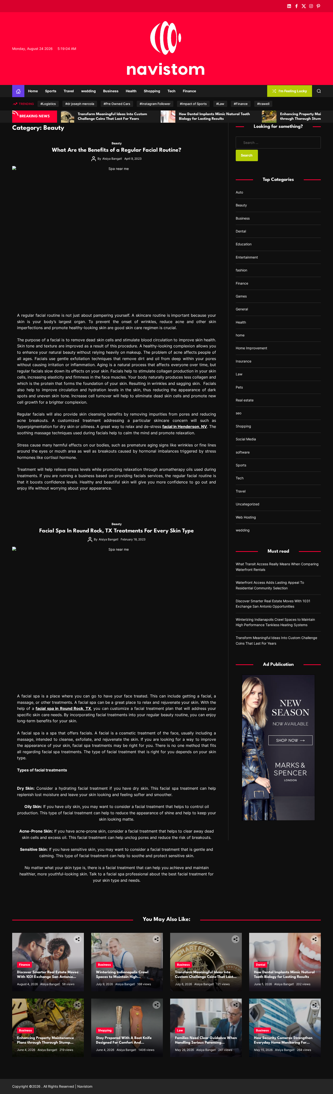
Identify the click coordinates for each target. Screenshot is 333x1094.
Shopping (152, 91)
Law (239, 374)
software (243, 452)
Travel (69, 91)
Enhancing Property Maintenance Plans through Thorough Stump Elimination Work (45, 1042)
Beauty (117, 143)
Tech (171, 91)
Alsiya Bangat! (112, 158)
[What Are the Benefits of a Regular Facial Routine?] (116, 236)
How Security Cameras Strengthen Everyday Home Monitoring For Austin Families (283, 1042)
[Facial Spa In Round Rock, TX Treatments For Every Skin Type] (116, 617)
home (240, 335)
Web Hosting (246, 517)
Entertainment (247, 257)
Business (110, 91)
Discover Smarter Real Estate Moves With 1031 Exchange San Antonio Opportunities (47, 977)
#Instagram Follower (155, 104)
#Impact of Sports (193, 104)
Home (33, 91)
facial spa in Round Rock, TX (63, 708)
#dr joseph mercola (79, 104)
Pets (239, 387)
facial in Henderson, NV (184, 426)
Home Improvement (251, 348)
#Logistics (48, 104)
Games (241, 296)
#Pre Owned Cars (117, 104)
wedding (88, 91)
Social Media (246, 439)
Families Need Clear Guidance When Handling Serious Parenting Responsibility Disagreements (206, 1042)
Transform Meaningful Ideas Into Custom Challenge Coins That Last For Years (204, 977)
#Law (220, 104)
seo (238, 413)
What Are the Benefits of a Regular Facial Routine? (116, 150)
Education (244, 244)
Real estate (245, 400)
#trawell (263, 104)
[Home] (18, 91)
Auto (239, 192)
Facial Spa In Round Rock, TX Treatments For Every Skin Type (116, 531)
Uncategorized (247, 504)
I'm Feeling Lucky (293, 91)
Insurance (243, 361)
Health (131, 91)
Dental (241, 231)
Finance (189, 91)
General (242, 309)
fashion (241, 270)
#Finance (241, 104)
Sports (50, 91)
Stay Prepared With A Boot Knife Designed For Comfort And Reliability (124, 1042)
